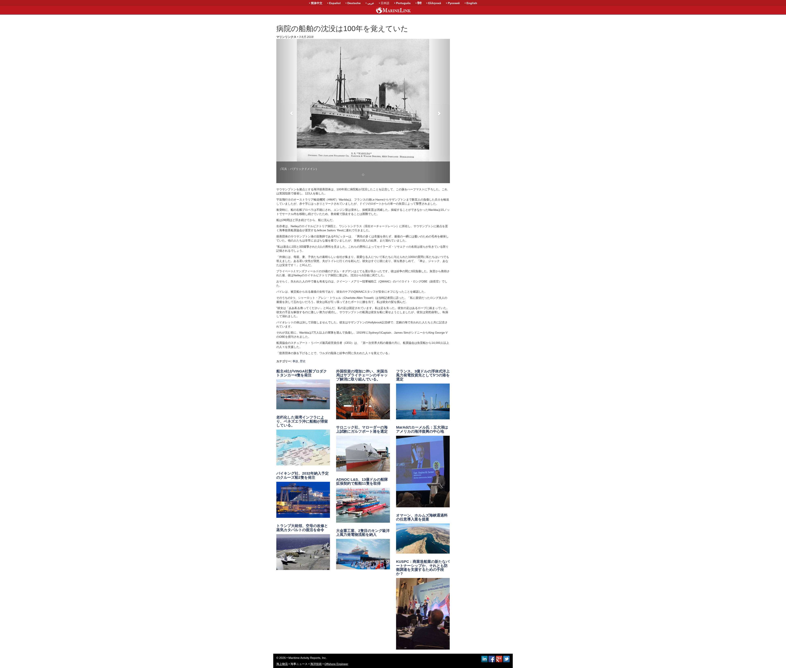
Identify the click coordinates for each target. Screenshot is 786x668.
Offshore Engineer (336, 664)
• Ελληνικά (433, 3)
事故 (295, 361)
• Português (402, 3)
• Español (334, 3)
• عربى (370, 3)
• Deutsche (353, 3)
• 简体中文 (315, 3)
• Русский (453, 3)
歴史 (303, 361)
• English (471, 3)
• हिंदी (418, 3)
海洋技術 (316, 664)
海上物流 (282, 664)
